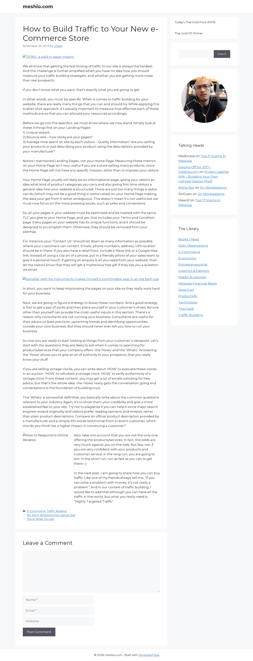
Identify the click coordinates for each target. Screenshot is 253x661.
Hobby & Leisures (192, 277)
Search (222, 53)
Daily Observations (193, 245)
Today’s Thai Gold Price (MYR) (195, 22)
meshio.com (38, 6)
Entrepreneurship (192, 264)
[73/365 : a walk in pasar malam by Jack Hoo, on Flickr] (48, 57)
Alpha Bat (186, 187)
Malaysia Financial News (197, 283)
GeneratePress (148, 655)
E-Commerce (36, 511)
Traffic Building (57, 511)
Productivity (187, 296)
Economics (187, 258)
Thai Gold (186, 309)
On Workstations (213, 187)
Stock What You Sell (40, 519)
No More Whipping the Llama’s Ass (51, 515)
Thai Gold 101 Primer (189, 33)
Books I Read (188, 239)
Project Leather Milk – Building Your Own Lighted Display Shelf (203, 176)
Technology (188, 302)
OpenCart (186, 290)
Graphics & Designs (193, 271)
